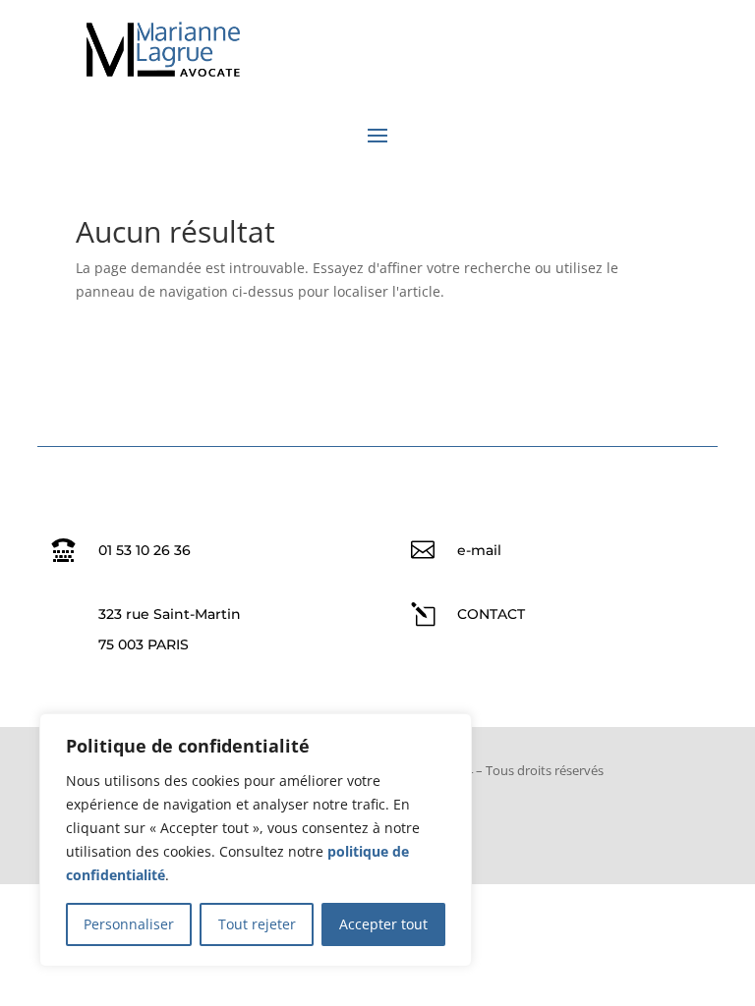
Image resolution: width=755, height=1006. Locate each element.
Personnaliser (129, 924)
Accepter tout (383, 924)
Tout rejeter (257, 924)
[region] (255, 840)
